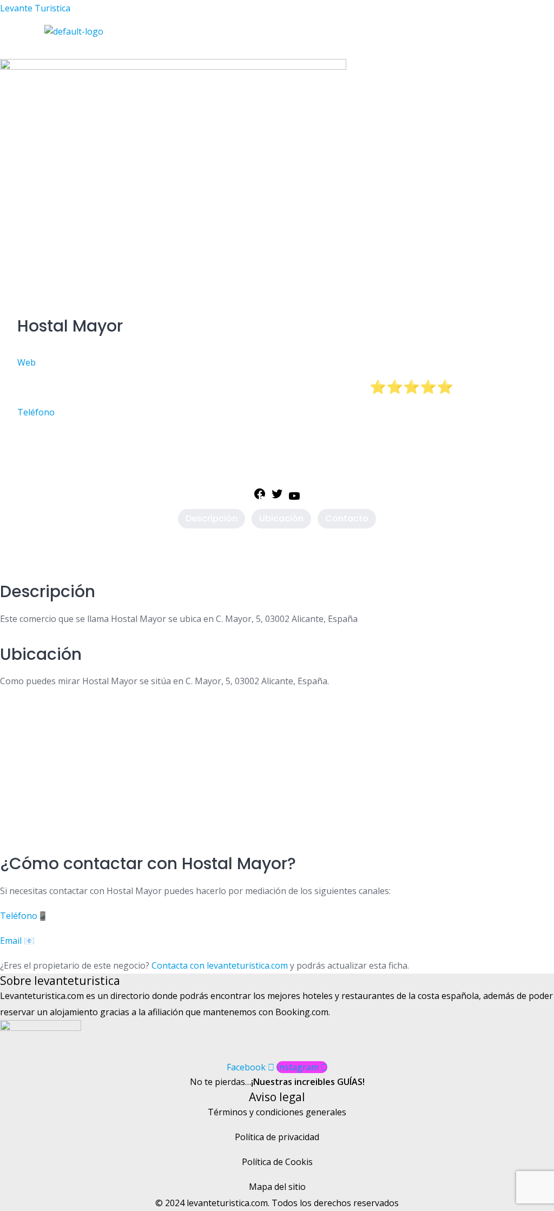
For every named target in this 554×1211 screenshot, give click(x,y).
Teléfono (36, 412)
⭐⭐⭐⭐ (419, 387)
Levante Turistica (35, 8)
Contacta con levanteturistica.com (218, 965)
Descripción (212, 518)
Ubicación (281, 518)
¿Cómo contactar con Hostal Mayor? (148, 863)
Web (26, 362)
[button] (203, 48)
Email (11, 941)
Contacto (346, 518)
